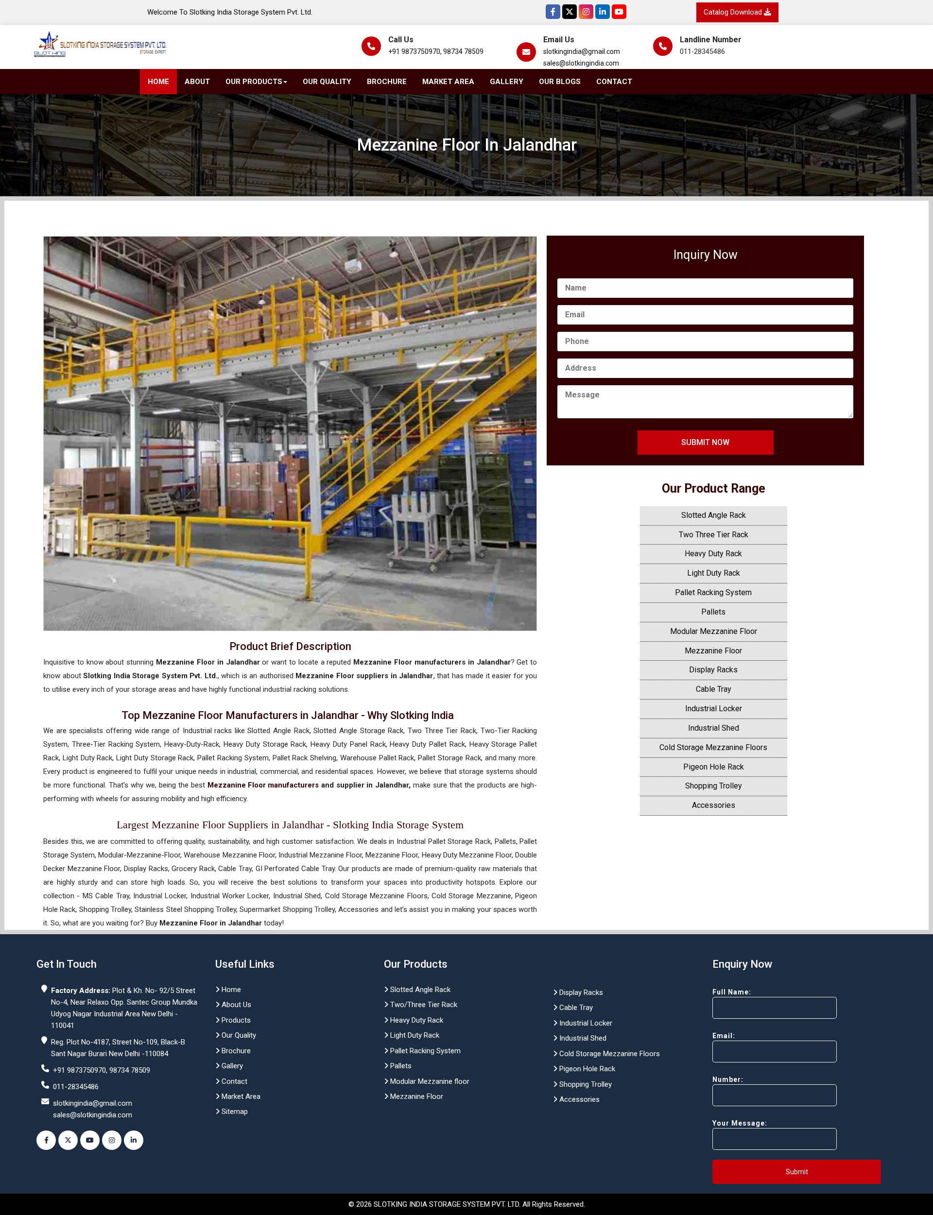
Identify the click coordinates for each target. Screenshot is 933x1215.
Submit (797, 1172)
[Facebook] (553, 11)
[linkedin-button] (133, 1140)
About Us (235, 1004)
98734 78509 (463, 51)
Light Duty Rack (713, 573)
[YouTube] (619, 11)
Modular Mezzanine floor (428, 1081)
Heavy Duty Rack (713, 553)
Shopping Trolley (713, 785)
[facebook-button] (46, 1140)
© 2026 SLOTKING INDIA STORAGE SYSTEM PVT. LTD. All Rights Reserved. (466, 1204)
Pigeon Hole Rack (713, 766)
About (197, 81)
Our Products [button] (253, 81)
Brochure (387, 81)
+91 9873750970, (415, 51)
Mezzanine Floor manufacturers (263, 785)
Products (235, 1020)
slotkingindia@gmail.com (581, 51)
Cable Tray (713, 689)
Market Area (448, 81)
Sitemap (234, 1111)
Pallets (713, 611)
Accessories (713, 805)
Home (158, 81)
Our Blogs (560, 81)
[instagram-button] (111, 1140)
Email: (723, 1036)
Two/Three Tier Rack (422, 1004)
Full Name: (731, 992)
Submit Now (705, 442)
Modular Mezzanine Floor (713, 631)
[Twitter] (569, 11)
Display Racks (713, 669)
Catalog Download (734, 12)
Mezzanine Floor (713, 650)
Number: (727, 1079)
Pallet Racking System (713, 592)
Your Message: (739, 1123)
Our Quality (327, 81)
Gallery (506, 81)
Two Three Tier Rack (713, 534)
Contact (614, 81)
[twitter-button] (68, 1140)
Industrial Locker (713, 708)
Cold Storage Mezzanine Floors (713, 747)
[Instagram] (586, 11)
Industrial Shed (713, 728)
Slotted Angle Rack (713, 515)
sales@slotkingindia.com (581, 63)
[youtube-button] (90, 1140)
